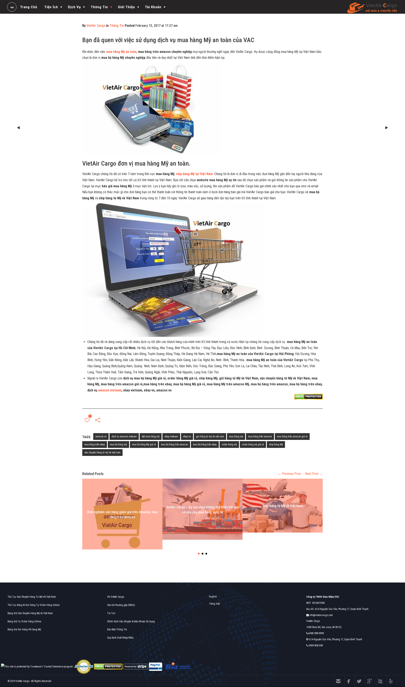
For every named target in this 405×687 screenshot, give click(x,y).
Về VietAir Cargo (115, 596)
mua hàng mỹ (236, 436)
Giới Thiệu (126, 7)
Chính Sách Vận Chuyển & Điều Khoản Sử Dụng (131, 621)
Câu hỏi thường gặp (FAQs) (121, 605)
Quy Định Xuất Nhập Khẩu (120, 637)
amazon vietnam (110, 390)
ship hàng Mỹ (276, 444)
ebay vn (187, 436)
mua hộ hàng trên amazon (174, 444)
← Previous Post (289, 474)
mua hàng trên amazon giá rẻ (292, 436)
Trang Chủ (28, 7)
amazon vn (101, 436)
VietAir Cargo (95, 26)
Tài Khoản (153, 7)
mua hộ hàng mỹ (118, 444)
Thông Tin (99, 7)
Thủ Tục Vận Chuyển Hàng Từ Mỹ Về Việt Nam (32, 596)
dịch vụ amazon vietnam (124, 436)
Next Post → (314, 474)
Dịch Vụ (74, 7)
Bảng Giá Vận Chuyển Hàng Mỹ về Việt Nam (30, 613)
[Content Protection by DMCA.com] (308, 396)
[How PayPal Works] (155, 666)
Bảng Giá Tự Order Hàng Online (24, 621)
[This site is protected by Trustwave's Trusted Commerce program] (37, 667)
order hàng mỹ (229, 444)
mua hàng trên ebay (94, 444)
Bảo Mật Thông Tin (117, 629)
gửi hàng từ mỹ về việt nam (210, 436)
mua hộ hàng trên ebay (205, 444)
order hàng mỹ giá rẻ (253, 444)
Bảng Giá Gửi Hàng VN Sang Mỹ (24, 629)
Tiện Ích (51, 7)
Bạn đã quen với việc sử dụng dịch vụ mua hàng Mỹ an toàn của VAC (168, 40)
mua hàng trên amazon (260, 436)
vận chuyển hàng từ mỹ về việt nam (102, 452)
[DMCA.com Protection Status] (108, 666)
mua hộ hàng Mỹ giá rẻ (144, 444)
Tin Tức (111, 613)
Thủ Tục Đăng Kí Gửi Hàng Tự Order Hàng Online (33, 605)
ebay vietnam (171, 436)
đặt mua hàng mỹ (150, 436)
